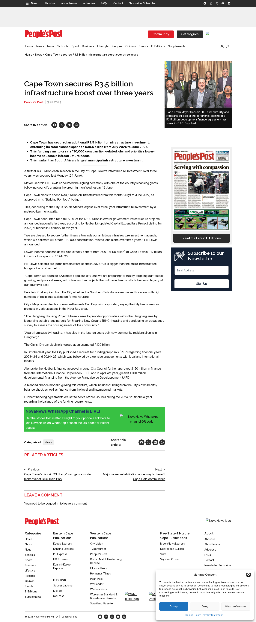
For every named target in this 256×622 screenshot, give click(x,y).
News (38, 54)
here (103, 418)
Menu (34, 3)
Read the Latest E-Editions (202, 238)
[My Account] (222, 46)
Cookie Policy (193, 615)
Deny (205, 606)
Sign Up (201, 283)
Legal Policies (69, 616)
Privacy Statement (213, 615)
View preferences (235, 606)
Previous (34, 469)
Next (158, 469)
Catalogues (189, 34)
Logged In (52, 503)
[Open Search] (227, 46)
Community (161, 34)
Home (28, 54)
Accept (174, 606)
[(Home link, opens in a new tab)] (42, 521)
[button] (248, 575)
